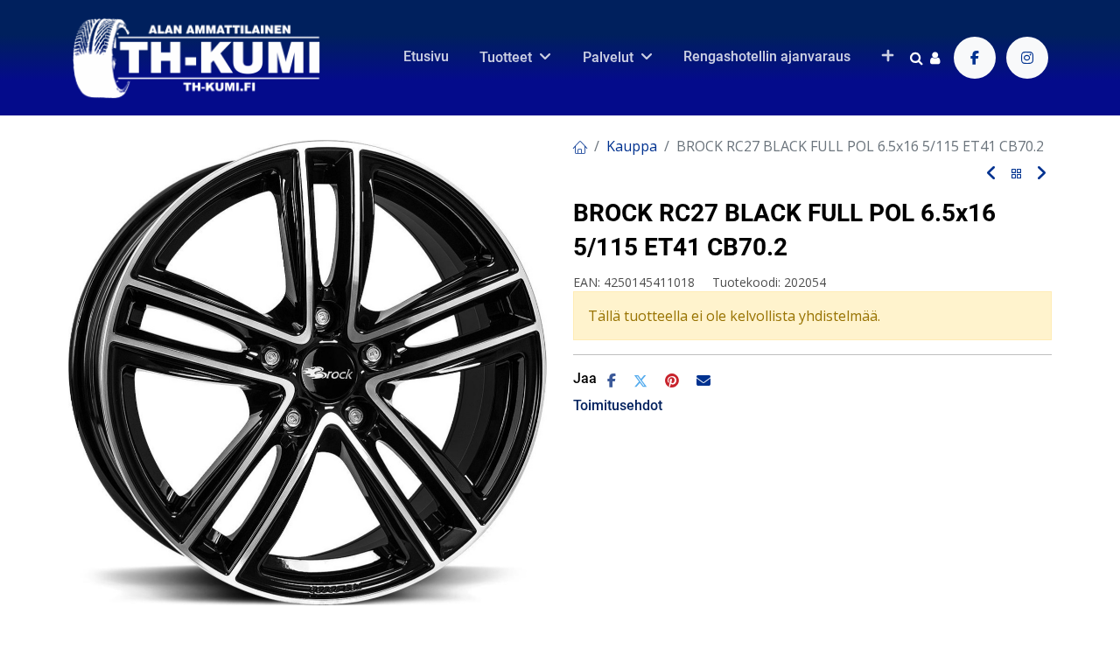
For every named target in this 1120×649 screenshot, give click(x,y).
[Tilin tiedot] (935, 57)
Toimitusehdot (617, 405)
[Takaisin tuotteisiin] (1016, 174)
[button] (887, 56)
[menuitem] (426, 56)
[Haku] (916, 57)
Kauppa (631, 146)
